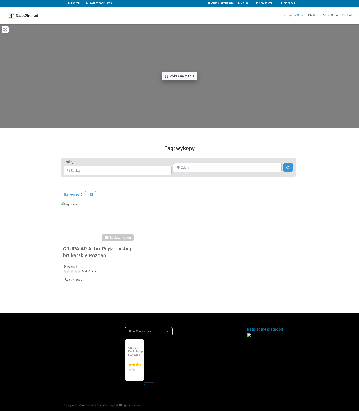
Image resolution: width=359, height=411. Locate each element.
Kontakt (347, 15)
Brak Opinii (89, 271)
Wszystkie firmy (293, 15)
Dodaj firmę (330, 15)
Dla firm (313, 15)
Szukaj (68, 162)
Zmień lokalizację (222, 3)
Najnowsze (72, 194)
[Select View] (91, 194)
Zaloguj (245, 3)
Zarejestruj (265, 3)
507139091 (76, 279)
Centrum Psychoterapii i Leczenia (136, 351)
